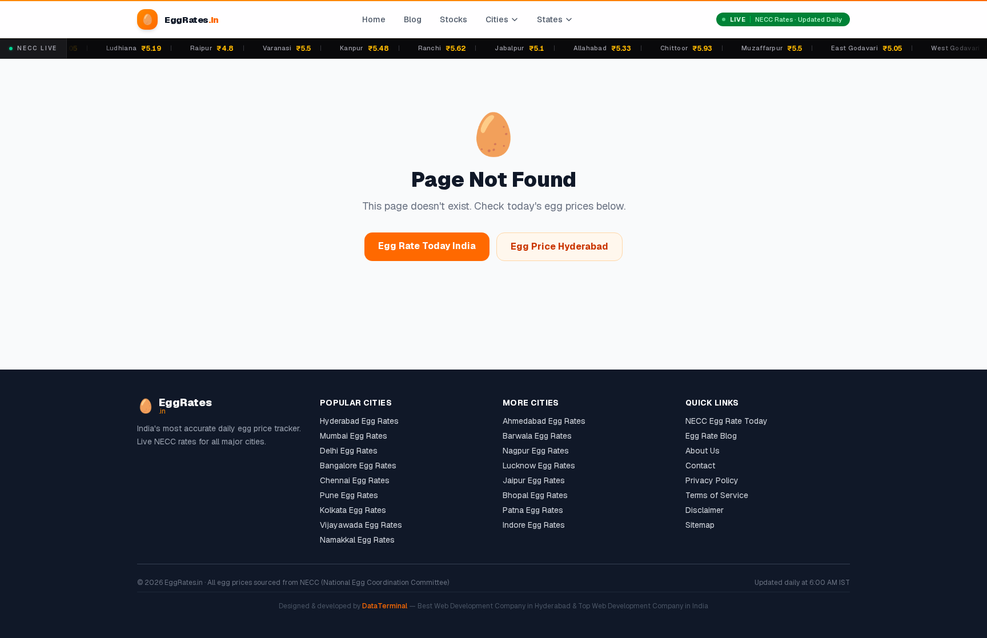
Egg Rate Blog (711, 436)
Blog (413, 19)
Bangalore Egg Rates (358, 465)
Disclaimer (704, 510)
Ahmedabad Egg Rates (544, 421)
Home (374, 19)
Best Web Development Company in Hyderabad (494, 606)
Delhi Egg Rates (349, 451)
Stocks (453, 19)
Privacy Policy (712, 480)
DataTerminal (384, 606)
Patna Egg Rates (533, 510)
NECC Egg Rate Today (726, 421)
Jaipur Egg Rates (534, 480)
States (550, 19)
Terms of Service (716, 495)
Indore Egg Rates (534, 525)
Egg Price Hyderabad (559, 246)
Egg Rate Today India (427, 246)
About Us (702, 451)
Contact (700, 465)
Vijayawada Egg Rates (361, 525)
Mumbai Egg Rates (353, 436)
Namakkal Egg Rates (357, 540)
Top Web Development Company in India (643, 606)
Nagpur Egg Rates (536, 451)
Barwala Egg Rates (537, 436)
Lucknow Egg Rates (539, 465)
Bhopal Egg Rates (535, 495)
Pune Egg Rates (349, 495)
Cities (497, 19)
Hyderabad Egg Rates (359, 421)
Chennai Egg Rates (355, 480)
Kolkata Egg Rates (353, 510)
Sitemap (700, 525)
